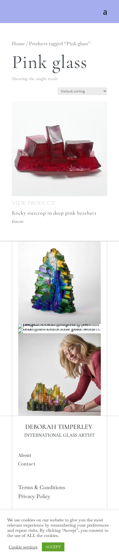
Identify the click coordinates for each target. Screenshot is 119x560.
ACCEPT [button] (53, 546)
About (24, 455)
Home (18, 43)
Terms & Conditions (41, 487)
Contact (27, 464)
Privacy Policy (34, 496)
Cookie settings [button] (23, 547)
